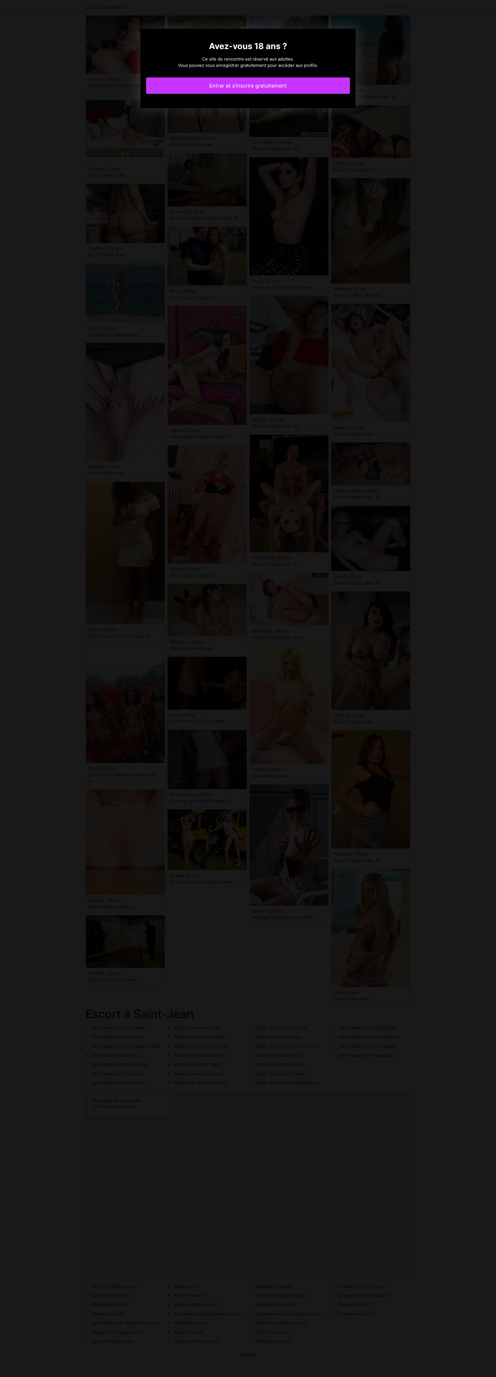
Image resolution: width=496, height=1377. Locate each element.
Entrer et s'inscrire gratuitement (248, 86)
